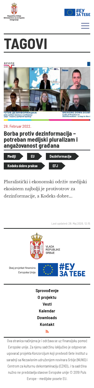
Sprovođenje (47, 290)
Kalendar (47, 310)
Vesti (47, 304)
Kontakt (47, 324)
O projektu (47, 297)
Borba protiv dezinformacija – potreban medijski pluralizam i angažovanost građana (41, 139)
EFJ (55, 166)
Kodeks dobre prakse (23, 166)
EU (33, 156)
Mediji (12, 156)
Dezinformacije (60, 156)
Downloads (47, 317)
